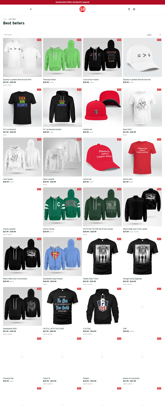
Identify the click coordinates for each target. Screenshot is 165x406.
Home (5, 19)
